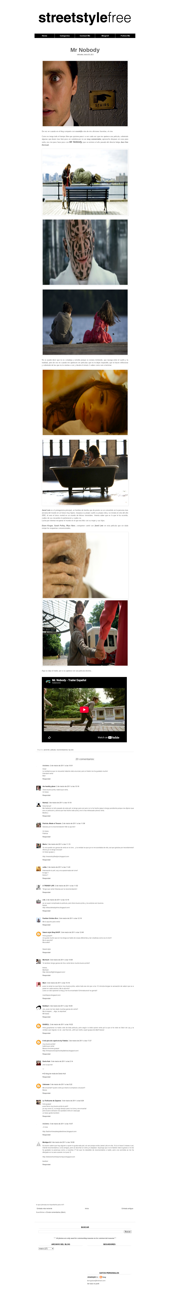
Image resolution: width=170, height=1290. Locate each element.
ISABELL (45, 1024)
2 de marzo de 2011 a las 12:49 (72, 932)
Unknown (46, 1084)
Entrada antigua (127, 1208)
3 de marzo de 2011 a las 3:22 (61, 1084)
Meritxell (45, 960)
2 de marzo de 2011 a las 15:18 (58, 983)
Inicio (87, 1208)
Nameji (45, 802)
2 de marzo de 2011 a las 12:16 (57, 900)
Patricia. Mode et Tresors (51, 823)
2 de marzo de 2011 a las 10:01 (61, 765)
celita (44, 867)
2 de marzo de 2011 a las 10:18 (60, 802)
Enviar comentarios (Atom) (55, 1212)
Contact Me (85, 36)
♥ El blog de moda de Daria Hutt (54, 1073)
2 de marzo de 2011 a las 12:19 (70, 918)
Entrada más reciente (44, 1208)
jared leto (47, 750)
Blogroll (105, 36)
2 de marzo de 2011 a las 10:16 (67, 786)
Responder (46, 779)
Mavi (44, 983)
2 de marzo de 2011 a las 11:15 (59, 844)
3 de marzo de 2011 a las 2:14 (62, 1061)
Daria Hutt (46, 1061)
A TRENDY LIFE (48, 885)
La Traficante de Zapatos (51, 1100)
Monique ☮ (46, 1142)
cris (43, 900)
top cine (71, 750)
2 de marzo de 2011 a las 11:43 (58, 867)
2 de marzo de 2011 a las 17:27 (80, 1040)
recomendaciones (62, 750)
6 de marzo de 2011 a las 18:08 (63, 1142)
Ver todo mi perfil (93, 1283)
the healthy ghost (49, 786)
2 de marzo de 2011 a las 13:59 (61, 960)
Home (44, 36)
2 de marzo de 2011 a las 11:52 (66, 885)
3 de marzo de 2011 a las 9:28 (73, 1100)
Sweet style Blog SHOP (51, 932)
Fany (104, 1277)
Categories (65, 36)
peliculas (53, 750)
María (44, 844)
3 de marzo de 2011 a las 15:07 (61, 1123)
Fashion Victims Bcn (50, 918)
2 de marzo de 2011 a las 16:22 (61, 1024)
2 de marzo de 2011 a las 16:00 (61, 1006)
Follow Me (125, 36)
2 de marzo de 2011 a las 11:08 (73, 823)
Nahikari (45, 1006)
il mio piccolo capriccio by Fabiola (55, 1040)
